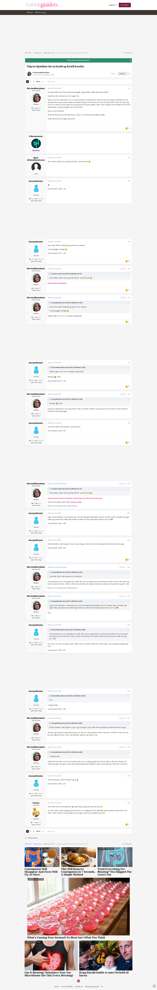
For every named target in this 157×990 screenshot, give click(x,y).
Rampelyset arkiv (48, 75)
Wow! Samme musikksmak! (57, 283)
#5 (129, 269)
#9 (129, 423)
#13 (129, 567)
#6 (129, 298)
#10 (129, 484)
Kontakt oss (79, 987)
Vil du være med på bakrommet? (78, 60)
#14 (129, 596)
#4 (129, 242)
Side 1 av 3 (50, 81)
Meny (30, 12)
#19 (129, 776)
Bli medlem (125, 5)
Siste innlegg (41, 12)
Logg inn (112, 5)
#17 (129, 718)
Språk (56, 987)
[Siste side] (43, 81)
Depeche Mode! (76, 502)
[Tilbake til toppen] (78, 980)
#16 (129, 691)
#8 (129, 394)
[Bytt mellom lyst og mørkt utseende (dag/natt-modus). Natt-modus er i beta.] (102, 987)
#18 (129, 747)
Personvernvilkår (67, 987)
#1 (129, 88)
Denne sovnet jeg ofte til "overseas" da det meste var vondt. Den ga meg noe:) (75, 498)
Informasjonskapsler (92, 987)
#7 (129, 363)
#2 (129, 158)
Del (114, 73)
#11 (129, 513)
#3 (129, 181)
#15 (129, 625)
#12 (129, 540)
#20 (129, 803)
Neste (38, 81)
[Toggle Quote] (50, 274)
